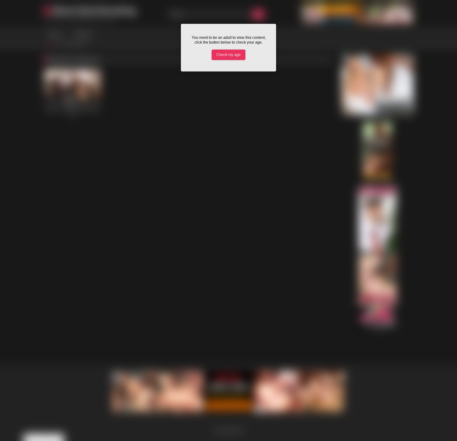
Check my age (228, 55)
